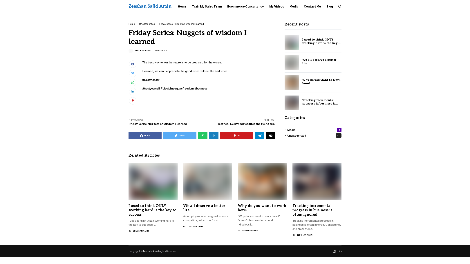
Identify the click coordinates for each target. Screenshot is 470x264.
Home (132, 23)
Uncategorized (147, 23)
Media (313, 129)
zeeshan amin (143, 51)
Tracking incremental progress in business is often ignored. (318, 103)
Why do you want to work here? (321, 81)
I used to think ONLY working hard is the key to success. (321, 43)
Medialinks (149, 251)
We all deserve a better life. (319, 61)
